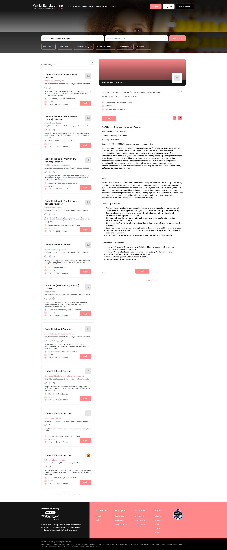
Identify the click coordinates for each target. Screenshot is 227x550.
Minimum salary (82, 46)
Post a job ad (184, 6)
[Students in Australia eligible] (53, 341)
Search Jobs (177, 38)
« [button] (54, 493)
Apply (85, 103)
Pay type (47, 46)
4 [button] (72, 493)
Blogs (157, 532)
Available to (142, 46)
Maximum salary (104, 46)
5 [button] (77, 493)
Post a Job (151, 280)
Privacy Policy (140, 520)
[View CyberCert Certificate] (178, 514)
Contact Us (139, 516)
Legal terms (140, 524)
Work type (63, 46)
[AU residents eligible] (45, 87)
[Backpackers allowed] (50, 298)
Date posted (124, 46)
